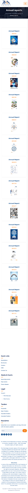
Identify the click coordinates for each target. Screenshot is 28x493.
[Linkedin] (9, 434)
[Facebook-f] (2, 434)
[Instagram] (6, 434)
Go (24, 430)
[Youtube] (11, 434)
